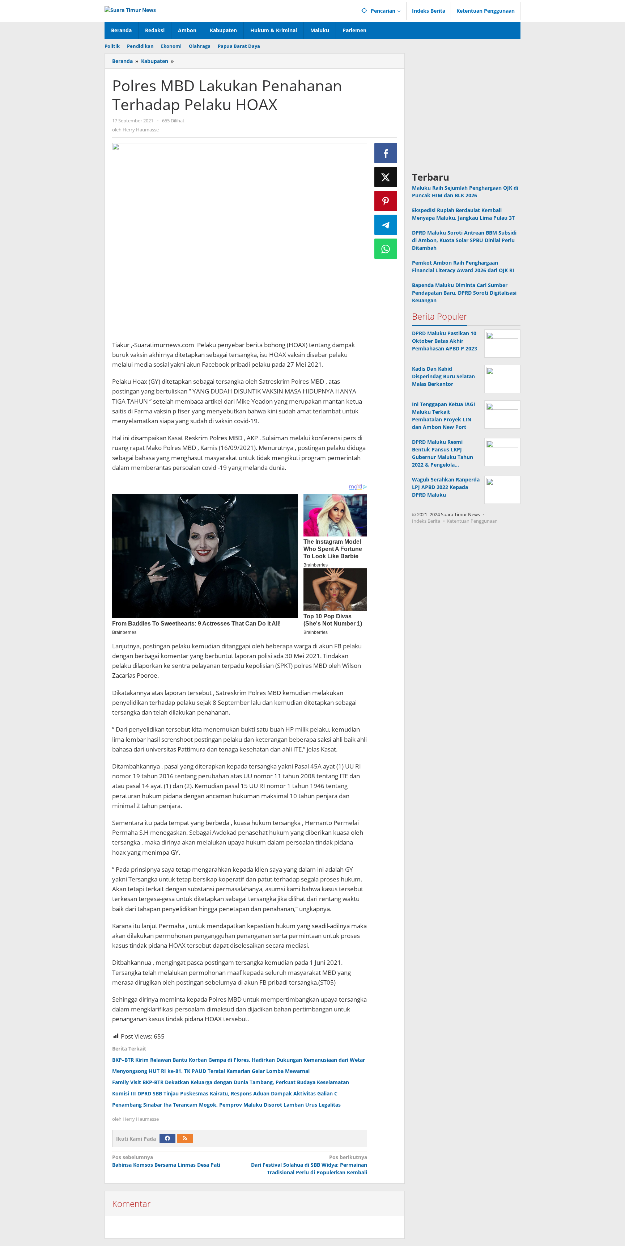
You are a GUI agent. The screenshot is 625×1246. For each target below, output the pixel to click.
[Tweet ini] (385, 177)
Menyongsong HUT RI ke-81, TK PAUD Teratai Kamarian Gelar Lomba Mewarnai (211, 1071)
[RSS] (185, 1138)
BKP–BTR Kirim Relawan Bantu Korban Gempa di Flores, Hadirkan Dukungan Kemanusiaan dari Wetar (238, 1059)
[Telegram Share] (385, 225)
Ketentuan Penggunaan (472, 521)
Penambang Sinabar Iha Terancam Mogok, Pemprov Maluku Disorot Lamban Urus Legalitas (226, 1104)
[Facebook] (167, 1138)
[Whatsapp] (385, 249)
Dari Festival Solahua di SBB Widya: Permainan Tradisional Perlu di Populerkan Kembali (309, 1165)
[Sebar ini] (385, 153)
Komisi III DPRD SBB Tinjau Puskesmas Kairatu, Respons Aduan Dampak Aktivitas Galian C (224, 1093)
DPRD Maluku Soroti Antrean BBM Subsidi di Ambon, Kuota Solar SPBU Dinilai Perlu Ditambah (464, 241)
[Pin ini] (385, 201)
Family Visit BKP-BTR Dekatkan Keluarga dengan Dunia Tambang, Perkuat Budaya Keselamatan (230, 1082)
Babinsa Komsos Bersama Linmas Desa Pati (166, 1161)
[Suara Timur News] (130, 9)
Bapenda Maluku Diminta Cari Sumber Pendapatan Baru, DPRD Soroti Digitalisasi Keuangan (464, 293)
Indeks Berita (426, 521)
